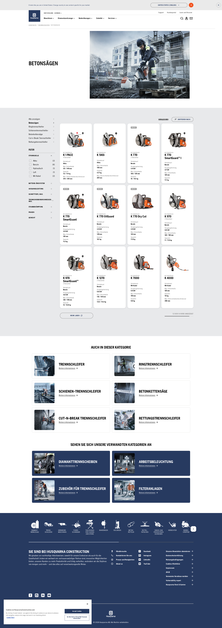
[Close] (87, 604)
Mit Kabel (37, 176)
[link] (34, 16)
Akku (35, 160)
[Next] (193, 529)
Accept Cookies (77, 611)
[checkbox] (33, 160)
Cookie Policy (10, 617)
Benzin (36, 164)
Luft (34, 172)
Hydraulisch (38, 168)
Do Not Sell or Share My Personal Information (77, 617)
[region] (48, 611)
